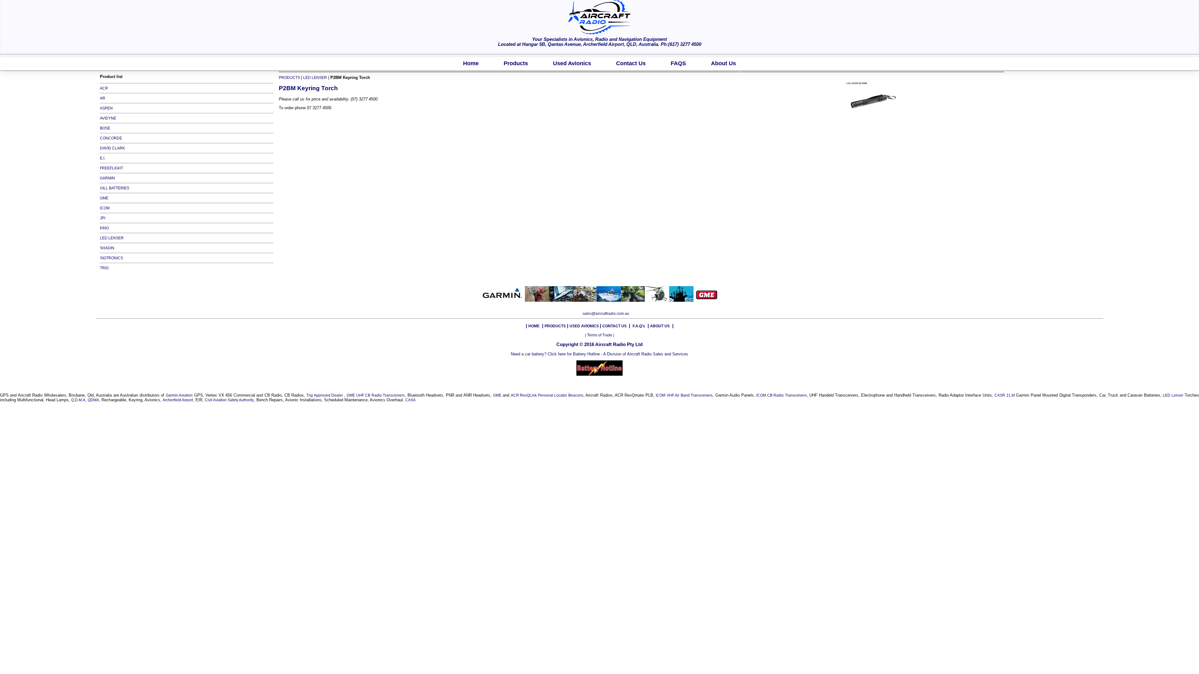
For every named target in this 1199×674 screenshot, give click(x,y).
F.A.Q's (639, 326)
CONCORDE (111, 138)
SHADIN (107, 248)
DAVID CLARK (112, 148)
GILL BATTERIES (114, 188)
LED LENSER (112, 238)
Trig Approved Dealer (325, 395)
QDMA (93, 400)
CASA (410, 400)
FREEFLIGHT (111, 168)
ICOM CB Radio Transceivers (781, 395)
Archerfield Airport (178, 400)
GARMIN (107, 178)
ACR (104, 88)
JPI (102, 218)
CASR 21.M (1004, 395)
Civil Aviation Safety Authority (229, 400)
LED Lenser (1173, 395)
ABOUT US (660, 326)
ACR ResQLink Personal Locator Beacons (547, 395)
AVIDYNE (108, 118)
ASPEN (106, 108)
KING (104, 228)
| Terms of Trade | (599, 335)
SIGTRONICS (111, 258)
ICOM (105, 208)
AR (102, 98)
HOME (534, 326)
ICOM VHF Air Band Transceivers (684, 395)
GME (104, 198)
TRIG (104, 268)
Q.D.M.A (78, 400)
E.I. (102, 158)
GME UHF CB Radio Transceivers (376, 395)
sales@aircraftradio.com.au (606, 313)
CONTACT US (615, 326)
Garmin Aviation (179, 395)
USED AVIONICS (585, 326)
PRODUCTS (290, 78)
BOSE (105, 128)
